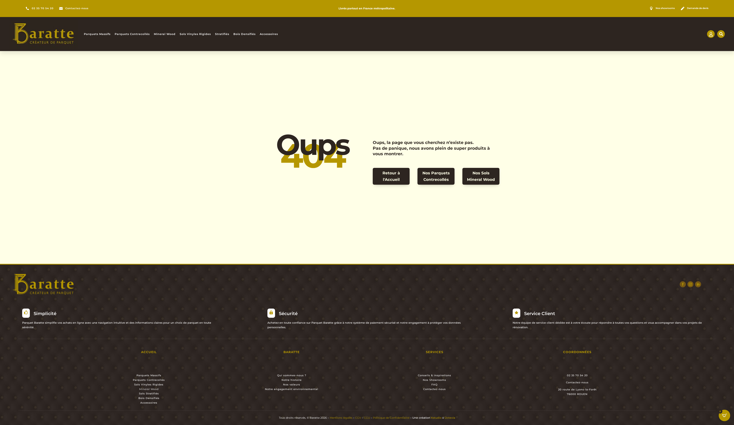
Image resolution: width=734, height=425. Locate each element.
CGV (358, 417)
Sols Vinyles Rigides (195, 34)
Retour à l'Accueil (391, 176)
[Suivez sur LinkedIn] (698, 284)
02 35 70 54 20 (43, 8)
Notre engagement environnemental (291, 389)
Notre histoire (292, 379)
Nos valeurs (291, 384)
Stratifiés (222, 34)
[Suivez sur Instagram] (690, 284)
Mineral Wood (164, 34)
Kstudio (436, 417)
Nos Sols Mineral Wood (481, 176)
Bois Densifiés (244, 34)
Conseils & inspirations (434, 375)
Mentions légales (341, 417)
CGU (367, 417)
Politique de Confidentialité (391, 417)
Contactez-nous (77, 8)
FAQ (434, 384)
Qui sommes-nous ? (291, 375)
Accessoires (269, 34)
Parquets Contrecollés (132, 34)
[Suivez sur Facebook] (683, 284)
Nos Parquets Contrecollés (436, 176)
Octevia (450, 417)
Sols (142, 393)
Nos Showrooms (434, 379)
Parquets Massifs (97, 34)
